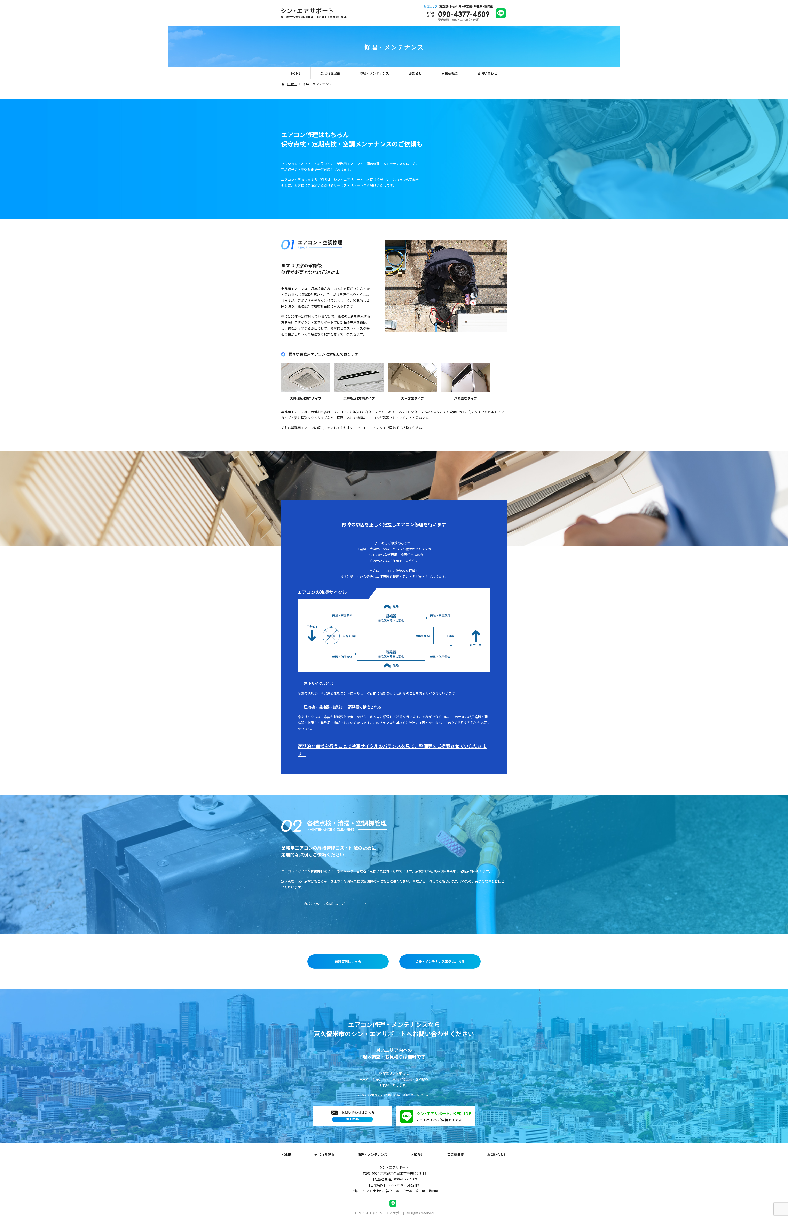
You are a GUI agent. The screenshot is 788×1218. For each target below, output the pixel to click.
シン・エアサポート (394, 1167)
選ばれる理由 (330, 73)
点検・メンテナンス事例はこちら (440, 961)
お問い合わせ (487, 73)
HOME (296, 73)
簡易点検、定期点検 (458, 871)
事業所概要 (449, 73)
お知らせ (415, 73)
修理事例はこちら (348, 961)
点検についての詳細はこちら (325, 903)
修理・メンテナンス (374, 73)
